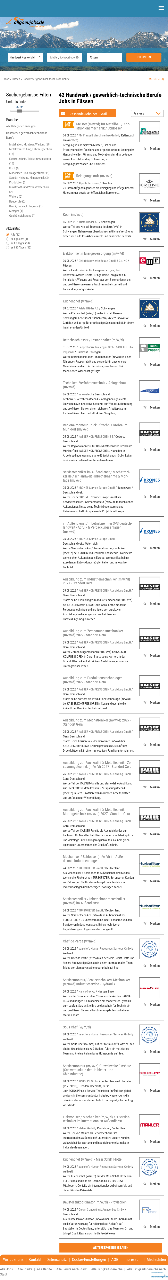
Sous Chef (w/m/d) (77, 1027)
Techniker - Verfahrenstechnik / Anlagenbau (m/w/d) (94, 385)
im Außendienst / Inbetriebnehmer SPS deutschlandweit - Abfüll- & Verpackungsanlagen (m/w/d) (97, 527)
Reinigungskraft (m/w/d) (94, 176)
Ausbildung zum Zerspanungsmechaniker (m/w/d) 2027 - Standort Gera (93, 633)
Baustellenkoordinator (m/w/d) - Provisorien (95, 1202)
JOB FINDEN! (144, 57)
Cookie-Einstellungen (89, 1259)
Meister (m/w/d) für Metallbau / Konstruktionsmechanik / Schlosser (103, 126)
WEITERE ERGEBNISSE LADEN (110, 1247)
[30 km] (19, 111)
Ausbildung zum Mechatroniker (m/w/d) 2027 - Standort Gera (97, 722)
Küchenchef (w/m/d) (78, 301)
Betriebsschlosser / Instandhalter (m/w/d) (93, 340)
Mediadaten (156, 1259)
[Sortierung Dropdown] (159, 113)
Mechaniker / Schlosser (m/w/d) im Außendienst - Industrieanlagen (94, 858)
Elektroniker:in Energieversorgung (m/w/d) (93, 253)
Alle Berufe (44, 1269)
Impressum (133, 1259)
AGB (114, 1259)
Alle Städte (24, 1269)
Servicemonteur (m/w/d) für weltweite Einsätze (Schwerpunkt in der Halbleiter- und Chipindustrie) (97, 1070)
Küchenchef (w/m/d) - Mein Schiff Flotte (92, 1159)
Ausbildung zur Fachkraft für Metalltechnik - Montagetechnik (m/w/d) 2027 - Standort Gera (96, 811)
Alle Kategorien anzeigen (20, 126)
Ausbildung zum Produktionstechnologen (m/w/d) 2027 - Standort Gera (93, 680)
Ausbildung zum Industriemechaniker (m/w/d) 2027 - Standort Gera (96, 581)
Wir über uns (13, 1259)
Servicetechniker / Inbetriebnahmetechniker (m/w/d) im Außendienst (94, 901)
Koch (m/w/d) (73, 214)
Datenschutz (57, 1259)
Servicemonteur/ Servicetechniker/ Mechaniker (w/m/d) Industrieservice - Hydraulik (96, 982)
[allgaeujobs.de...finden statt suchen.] (25, 21)
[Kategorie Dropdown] (39, 56)
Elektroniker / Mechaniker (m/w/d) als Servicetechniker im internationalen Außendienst (96, 1119)
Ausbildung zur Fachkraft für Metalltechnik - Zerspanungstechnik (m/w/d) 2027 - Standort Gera (97, 764)
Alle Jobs (6, 1269)
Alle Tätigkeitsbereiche (107, 1269)
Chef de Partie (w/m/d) (79, 941)
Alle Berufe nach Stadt (71, 1269)
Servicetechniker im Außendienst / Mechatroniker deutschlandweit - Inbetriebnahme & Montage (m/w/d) (96, 476)
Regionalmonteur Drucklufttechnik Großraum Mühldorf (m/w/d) (95, 427)
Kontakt (35, 1259)
